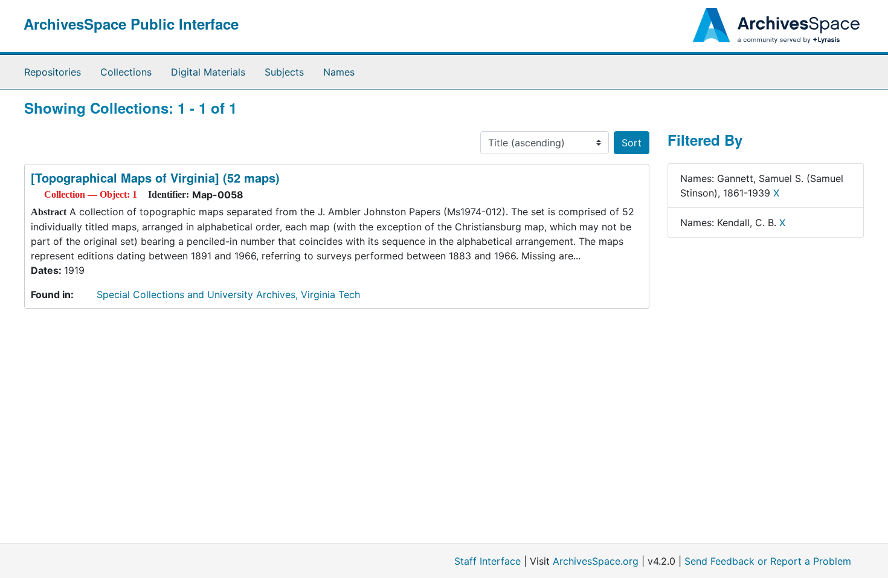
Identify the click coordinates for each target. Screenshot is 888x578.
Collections (126, 72)
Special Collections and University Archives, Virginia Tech (228, 294)
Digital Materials (208, 72)
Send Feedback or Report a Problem (767, 561)
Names (339, 72)
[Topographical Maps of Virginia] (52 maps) (155, 177)
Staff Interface (487, 561)
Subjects (284, 72)
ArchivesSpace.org (596, 561)
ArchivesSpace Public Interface (131, 23)
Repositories (52, 72)
